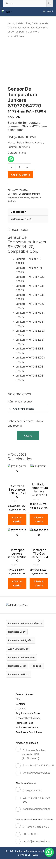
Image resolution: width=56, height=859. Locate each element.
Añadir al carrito (20, 174)
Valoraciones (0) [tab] (21, 219)
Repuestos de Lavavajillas (21, 657)
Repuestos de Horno (18, 674)
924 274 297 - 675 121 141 (38, 765)
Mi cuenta (21, 708)
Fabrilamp (37, 666)
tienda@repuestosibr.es (36, 772)
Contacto (21, 703)
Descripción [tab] (18, 211)
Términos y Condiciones (29, 732)
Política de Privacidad (27, 727)
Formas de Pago (24, 722)
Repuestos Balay (17, 631)
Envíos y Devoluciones (28, 718)
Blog (18, 699)
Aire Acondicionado (18, 649)
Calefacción (23, 23)
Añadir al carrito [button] (17, 519)
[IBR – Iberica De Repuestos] (8, 11)
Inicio (11, 23)
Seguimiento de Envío (28, 713)
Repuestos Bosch (17, 666)
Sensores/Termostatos (27, 27)
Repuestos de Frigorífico (20, 640)
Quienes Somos (24, 694)
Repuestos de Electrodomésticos (25, 623)
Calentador (23, 197)
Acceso (28, 435)
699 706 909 (30, 834)
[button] (49, 852)
